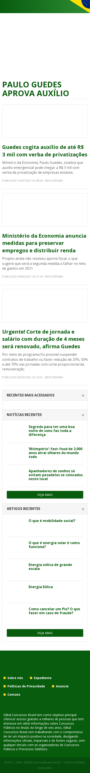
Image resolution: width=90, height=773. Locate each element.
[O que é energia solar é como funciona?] (16, 548)
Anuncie (62, 686)
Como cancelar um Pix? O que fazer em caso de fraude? (54, 611)
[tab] (45, 395)
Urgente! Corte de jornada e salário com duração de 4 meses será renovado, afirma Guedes (43, 339)
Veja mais (45, 494)
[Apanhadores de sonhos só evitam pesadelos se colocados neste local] (16, 476)
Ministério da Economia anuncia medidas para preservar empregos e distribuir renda (44, 243)
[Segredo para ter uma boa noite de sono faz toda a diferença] (16, 432)
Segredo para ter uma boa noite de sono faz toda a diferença (52, 430)
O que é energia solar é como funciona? (54, 544)
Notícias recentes (24, 414)
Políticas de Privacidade (26, 686)
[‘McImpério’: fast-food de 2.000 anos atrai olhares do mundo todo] (16, 454)
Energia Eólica (41, 586)
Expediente (43, 678)
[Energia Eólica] (16, 592)
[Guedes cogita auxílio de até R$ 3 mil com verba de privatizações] (45, 121)
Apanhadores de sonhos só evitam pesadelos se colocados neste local (56, 475)
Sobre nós (15, 678)
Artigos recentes (23, 508)
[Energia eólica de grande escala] (16, 570)
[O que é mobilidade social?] (16, 526)
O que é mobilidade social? (52, 520)
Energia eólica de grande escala (50, 566)
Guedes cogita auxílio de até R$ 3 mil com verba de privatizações (44, 150)
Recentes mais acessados (30, 395)
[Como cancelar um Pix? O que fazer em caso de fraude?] (16, 614)
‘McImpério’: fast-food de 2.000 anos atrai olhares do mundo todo (55, 452)
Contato (13, 694)
